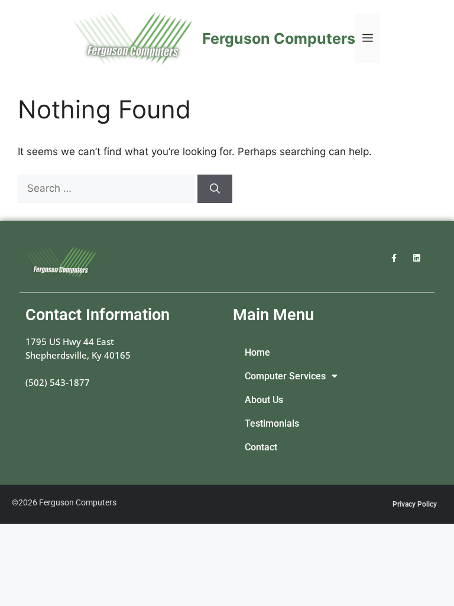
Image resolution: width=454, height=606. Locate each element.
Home (257, 352)
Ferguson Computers (278, 38)
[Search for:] (107, 188)
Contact (261, 447)
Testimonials (272, 423)
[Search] (214, 189)
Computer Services (285, 376)
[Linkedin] (417, 257)
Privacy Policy (415, 504)
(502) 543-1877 (57, 382)
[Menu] (367, 38)
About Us (264, 400)
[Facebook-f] (394, 257)
